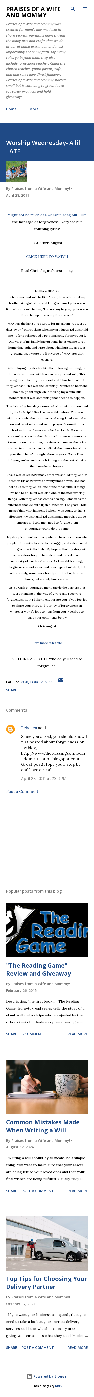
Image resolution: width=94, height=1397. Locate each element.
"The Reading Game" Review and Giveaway (38, 969)
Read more (78, 1034)
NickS (58, 1386)
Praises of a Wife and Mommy (33, 12)
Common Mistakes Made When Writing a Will (43, 1126)
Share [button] (11, 690)
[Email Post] (61, 682)
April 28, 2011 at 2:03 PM (44, 778)
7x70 (24, 682)
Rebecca (29, 727)
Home (11, 109)
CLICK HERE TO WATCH (47, 256)
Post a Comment (22, 791)
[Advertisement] (47, 841)
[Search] (73, 9)
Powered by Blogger (50, 1376)
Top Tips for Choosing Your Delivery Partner (46, 1282)
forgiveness (41, 682)
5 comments (33, 1034)
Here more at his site (47, 643)
